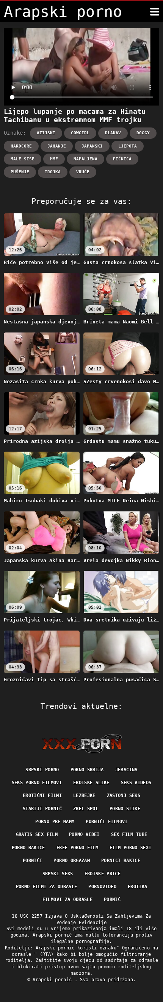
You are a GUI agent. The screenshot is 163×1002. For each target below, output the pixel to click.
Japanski (92, 146)
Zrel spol (85, 808)
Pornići (32, 860)
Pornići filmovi (106, 821)
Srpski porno (42, 769)
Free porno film (77, 847)
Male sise (22, 159)
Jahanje (56, 146)
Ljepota (127, 146)
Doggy (143, 132)
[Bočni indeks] (82, 743)
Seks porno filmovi (37, 782)
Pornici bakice (120, 860)
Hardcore (21, 146)
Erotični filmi (42, 795)
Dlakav (113, 132)
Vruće (82, 171)
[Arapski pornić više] (154, 12)
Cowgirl (80, 132)
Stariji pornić (42, 808)
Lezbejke (84, 795)
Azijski (46, 132)
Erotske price (103, 873)
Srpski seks (57, 873)
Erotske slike (91, 782)
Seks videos (136, 782)
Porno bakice (28, 847)
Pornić (112, 899)
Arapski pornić (53, 979)
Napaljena (85, 159)
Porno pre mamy (54, 821)
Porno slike (125, 808)
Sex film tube (129, 834)
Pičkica (122, 159)
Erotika (137, 886)
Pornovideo (102, 886)
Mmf (54, 159)
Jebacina (126, 769)
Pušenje (20, 171)
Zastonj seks (123, 795)
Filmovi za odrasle (67, 899)
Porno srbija (87, 769)
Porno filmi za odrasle (46, 886)
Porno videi (84, 834)
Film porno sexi (130, 847)
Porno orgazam (71, 860)
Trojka (53, 171)
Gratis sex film (37, 834)
